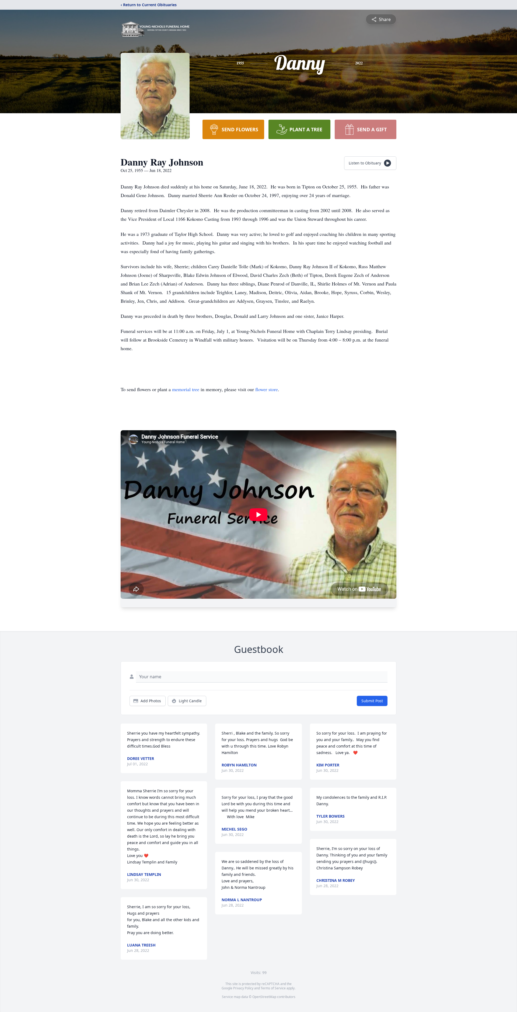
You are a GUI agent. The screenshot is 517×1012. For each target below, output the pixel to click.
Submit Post (372, 700)
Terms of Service (273, 988)
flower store (266, 389)
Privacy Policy (243, 988)
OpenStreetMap (264, 996)
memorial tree (185, 389)
